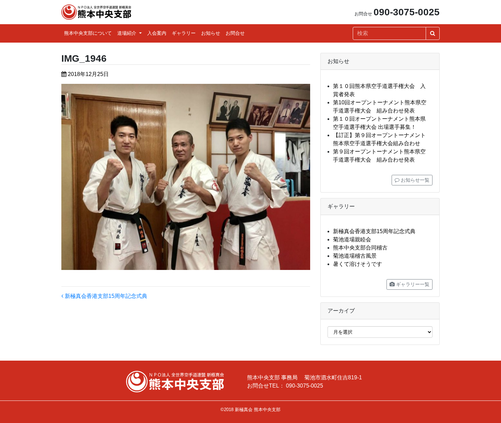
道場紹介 (127, 33)
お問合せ (235, 33)
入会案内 (156, 33)
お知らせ (210, 33)
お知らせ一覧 (414, 180)
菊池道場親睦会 (352, 239)
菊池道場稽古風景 (355, 256)
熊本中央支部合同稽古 (360, 248)
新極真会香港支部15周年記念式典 (105, 296)
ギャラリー (184, 33)
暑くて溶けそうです (357, 264)
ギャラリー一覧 (412, 284)
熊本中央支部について (88, 33)
